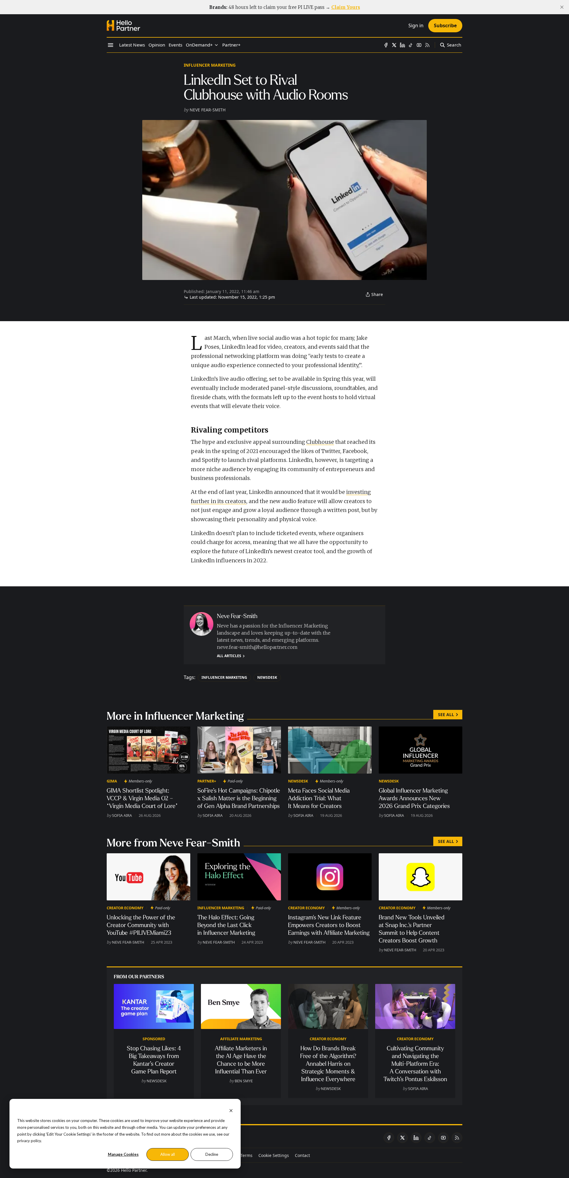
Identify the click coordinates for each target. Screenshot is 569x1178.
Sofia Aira (122, 815)
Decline (211, 1154)
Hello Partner (133, 1170)
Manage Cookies (123, 1154)
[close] (562, 7)
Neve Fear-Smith (208, 110)
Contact (302, 1155)
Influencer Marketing (210, 65)
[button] (199, 45)
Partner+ (206, 781)
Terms (246, 1155)
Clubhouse (320, 441)
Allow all (167, 1154)
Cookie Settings (273, 1155)
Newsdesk (267, 677)
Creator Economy (125, 907)
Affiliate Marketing (241, 1038)
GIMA (112, 781)
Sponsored (154, 1038)
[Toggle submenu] (216, 45)
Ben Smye (244, 1080)
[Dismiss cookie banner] (231, 1110)
